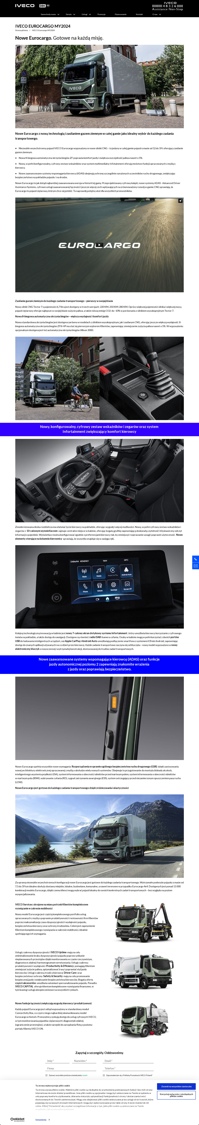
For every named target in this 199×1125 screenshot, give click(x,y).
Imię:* (50, 1060)
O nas (154, 14)
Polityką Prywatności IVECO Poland (137, 1075)
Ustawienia (40, 1120)
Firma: (50, 1068)
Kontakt (139, 14)
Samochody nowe (48, 14)
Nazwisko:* (80, 1060)
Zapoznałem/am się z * (129, 1075)
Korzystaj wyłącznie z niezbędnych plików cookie (176, 1095)
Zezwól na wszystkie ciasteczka (176, 1086)
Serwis (69, 14)
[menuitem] (48, 14)
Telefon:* (110, 1068)
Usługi (84, 14)
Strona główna (21, 30)
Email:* (108, 1060)
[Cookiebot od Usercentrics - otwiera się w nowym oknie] (17, 1120)
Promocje (101, 14)
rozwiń (84, 1075)
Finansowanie (120, 14)
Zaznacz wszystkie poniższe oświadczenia (68, 1075)
